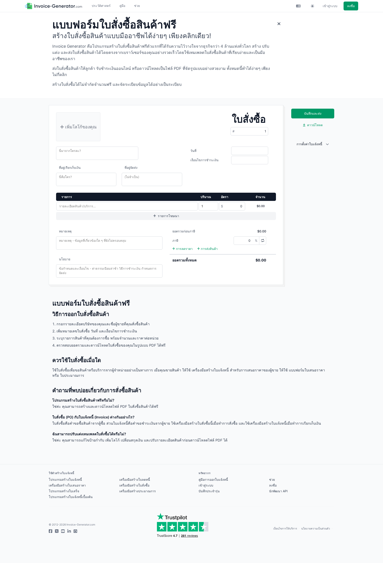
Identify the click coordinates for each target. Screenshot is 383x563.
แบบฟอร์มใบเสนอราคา (307, 370)
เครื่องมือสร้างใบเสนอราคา (67, 485)
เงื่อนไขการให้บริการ (285, 528)
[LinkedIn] (69, 531)
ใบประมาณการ (72, 375)
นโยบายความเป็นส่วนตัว (315, 528)
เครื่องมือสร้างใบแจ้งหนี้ (210, 370)
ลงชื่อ (351, 6)
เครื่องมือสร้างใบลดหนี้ (134, 479)
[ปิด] (278, 23)
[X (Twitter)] (57, 531)
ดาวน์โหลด (315, 125)
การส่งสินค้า (209, 249)
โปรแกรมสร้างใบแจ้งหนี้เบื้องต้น (71, 497)
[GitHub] (75, 531)
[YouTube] (63, 531)
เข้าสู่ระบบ (330, 6)
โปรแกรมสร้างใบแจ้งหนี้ (65, 479)
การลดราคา (184, 249)
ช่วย (137, 6)
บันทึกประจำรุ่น (209, 491)
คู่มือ (122, 6)
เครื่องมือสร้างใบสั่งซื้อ (134, 485)
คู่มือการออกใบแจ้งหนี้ (213, 479)
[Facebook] (50, 531)
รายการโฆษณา (168, 216)
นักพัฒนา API (278, 491)
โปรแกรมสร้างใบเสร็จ (64, 491)
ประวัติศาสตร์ (101, 6)
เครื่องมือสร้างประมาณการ (137, 491)
